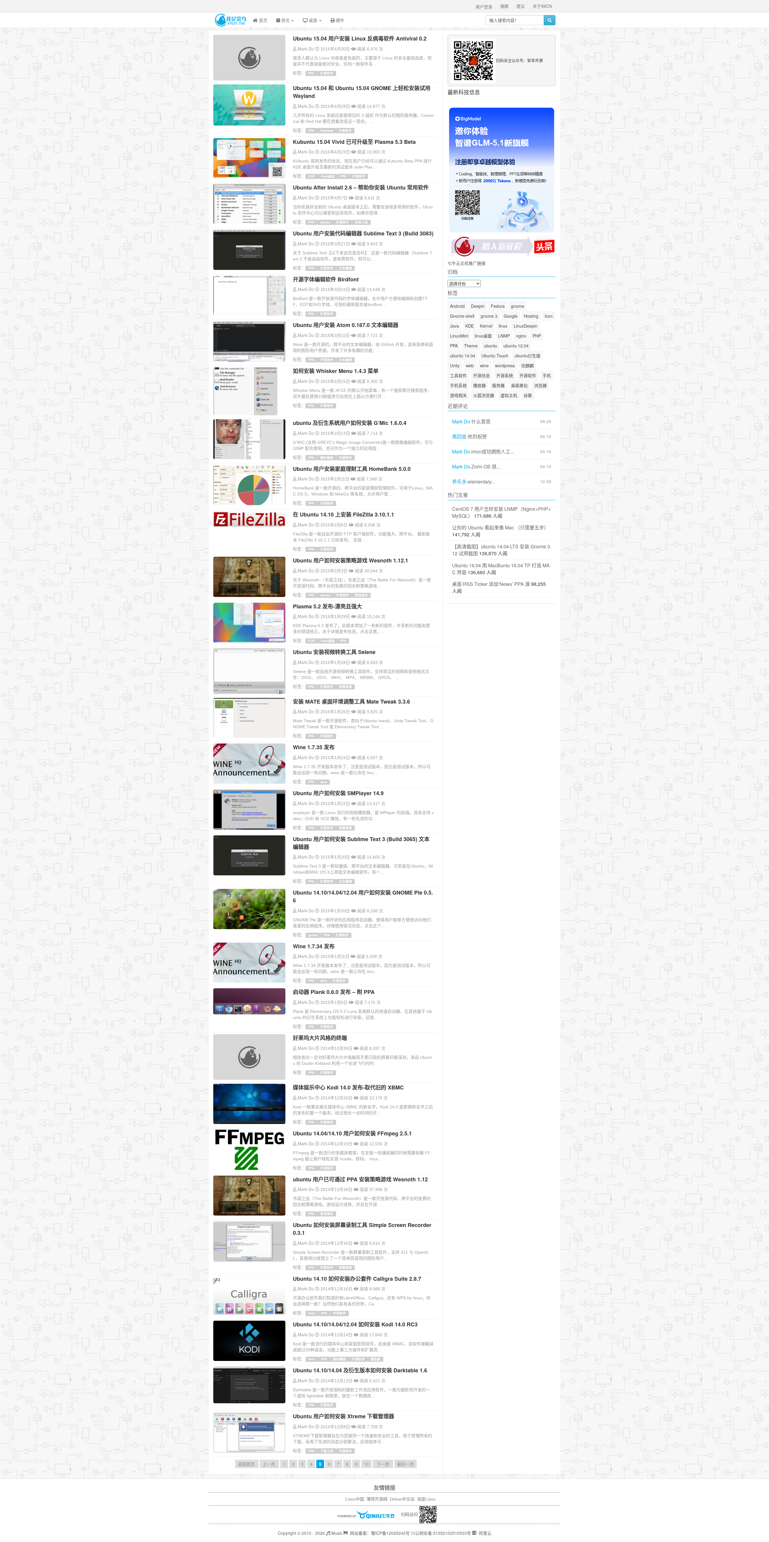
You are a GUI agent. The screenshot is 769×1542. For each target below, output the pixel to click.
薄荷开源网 (377, 1499)
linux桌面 (328, 176)
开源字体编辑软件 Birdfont (326, 279)
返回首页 (247, 1464)
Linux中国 (354, 1499)
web (470, 365)
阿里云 (484, 1533)
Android (457, 306)
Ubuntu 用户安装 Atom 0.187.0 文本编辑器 (345, 325)
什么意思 (481, 421)
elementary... (481, 481)
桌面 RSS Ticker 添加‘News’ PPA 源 (491, 583)
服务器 (498, 385)
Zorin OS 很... (485, 466)
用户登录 (484, 7)
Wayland (326, 130)
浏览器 (540, 385)
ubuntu (325, 222)
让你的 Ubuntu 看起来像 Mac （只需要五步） (500, 527)
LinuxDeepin (525, 326)
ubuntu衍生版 (527, 356)
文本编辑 (345, 268)
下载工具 (326, 1451)
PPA (311, 73)
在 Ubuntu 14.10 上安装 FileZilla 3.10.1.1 (343, 514)
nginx (521, 336)
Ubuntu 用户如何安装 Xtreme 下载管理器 (343, 1416)
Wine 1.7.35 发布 (314, 747)
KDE (311, 176)
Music (336, 1533)
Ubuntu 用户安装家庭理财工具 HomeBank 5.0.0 (352, 469)
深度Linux (426, 1499)
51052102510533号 (452, 1533)
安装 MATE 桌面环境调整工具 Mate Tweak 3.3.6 (351, 701)
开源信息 (481, 375)
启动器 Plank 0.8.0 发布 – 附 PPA (334, 992)
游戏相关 (361, 595)
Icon (549, 316)
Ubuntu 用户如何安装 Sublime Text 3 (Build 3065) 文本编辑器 (361, 843)
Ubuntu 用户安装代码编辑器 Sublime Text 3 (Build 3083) (363, 233)
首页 (262, 20)
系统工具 (361, 222)
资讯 (285, 20)
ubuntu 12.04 (516, 346)
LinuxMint (459, 336)
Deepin (478, 306)
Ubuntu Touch (495, 356)
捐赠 (504, 6)
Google (511, 316)
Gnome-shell (462, 316)
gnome (313, 935)
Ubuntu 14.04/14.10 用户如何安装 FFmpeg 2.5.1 (352, 1133)
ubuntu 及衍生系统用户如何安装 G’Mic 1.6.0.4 (349, 423)
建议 (520, 6)
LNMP (504, 336)
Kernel (486, 326)
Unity (455, 365)
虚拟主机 (508, 395)
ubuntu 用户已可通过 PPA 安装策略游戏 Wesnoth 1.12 (360, 1179)
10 (366, 1464)
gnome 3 (489, 316)
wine (323, 782)
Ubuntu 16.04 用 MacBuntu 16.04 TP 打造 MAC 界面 (501, 569)
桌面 (313, 20)
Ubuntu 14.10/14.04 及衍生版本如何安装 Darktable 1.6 (360, 1370)
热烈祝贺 (477, 436)
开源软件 (326, 73)
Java (454, 326)
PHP (537, 336)
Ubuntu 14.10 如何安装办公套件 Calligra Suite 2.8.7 (357, 1279)
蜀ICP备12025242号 (390, 1533)
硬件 (339, 20)
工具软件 (458, 375)
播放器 (375, 1359)
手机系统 (458, 385)
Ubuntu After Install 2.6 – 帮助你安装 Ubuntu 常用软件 (361, 187)
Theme (471, 346)
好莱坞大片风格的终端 (320, 1038)
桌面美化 (519, 385)
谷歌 (528, 395)
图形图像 (326, 457)
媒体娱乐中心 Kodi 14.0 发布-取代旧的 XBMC (348, 1087)
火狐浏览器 (483, 395)
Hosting (531, 316)
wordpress (505, 365)
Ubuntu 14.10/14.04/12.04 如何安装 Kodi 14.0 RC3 (355, 1324)
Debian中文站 (402, 1499)
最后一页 (405, 1464)
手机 (547, 375)
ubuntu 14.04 (462, 356)
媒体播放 (339, 1359)
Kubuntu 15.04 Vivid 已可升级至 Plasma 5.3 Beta (354, 142)
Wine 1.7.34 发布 (314, 946)
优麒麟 (527, 365)
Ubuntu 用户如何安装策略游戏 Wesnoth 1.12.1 (350, 560)
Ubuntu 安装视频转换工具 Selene (334, 652)
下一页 (383, 1464)
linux (311, 1313)
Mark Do (306, 49)
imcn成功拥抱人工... (492, 451)
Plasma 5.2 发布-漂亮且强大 (327, 606)
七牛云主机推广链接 (466, 263)
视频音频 (345, 686)
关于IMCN (542, 6)
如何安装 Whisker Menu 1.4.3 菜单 (335, 371)
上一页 (269, 1464)
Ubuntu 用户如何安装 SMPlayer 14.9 (338, 793)
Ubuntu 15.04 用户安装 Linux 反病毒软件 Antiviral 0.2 (360, 38)
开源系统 (504, 375)
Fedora (498, 306)
